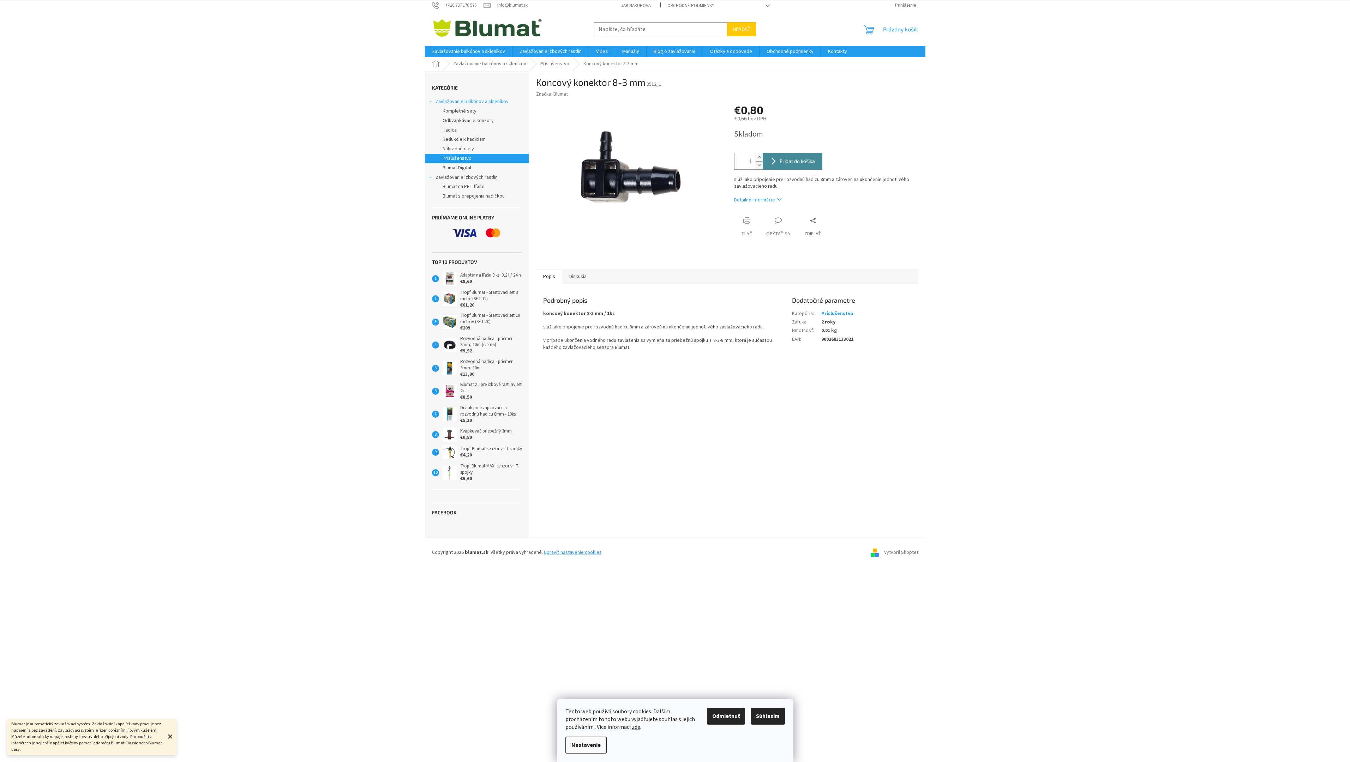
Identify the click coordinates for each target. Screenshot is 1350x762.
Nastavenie (586, 745)
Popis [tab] (549, 276)
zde (636, 727)
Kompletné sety (459, 111)
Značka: (552, 94)
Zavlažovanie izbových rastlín (467, 177)
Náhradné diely (458, 148)
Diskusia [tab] (578, 276)
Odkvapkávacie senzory (468, 120)
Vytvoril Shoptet (901, 552)
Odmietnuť (726, 716)
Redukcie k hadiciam (464, 139)
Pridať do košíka (797, 161)
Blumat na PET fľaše (464, 186)
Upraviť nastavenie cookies (573, 552)
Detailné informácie (754, 200)
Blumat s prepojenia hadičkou (474, 196)
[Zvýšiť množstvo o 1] (759, 157)
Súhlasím (768, 716)
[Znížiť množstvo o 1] (759, 165)
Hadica (450, 130)
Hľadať (741, 29)
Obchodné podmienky (690, 5)
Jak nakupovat (637, 5)
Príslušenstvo (457, 158)
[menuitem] (468, 51)
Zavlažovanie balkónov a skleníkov (472, 101)
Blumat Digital (457, 167)
